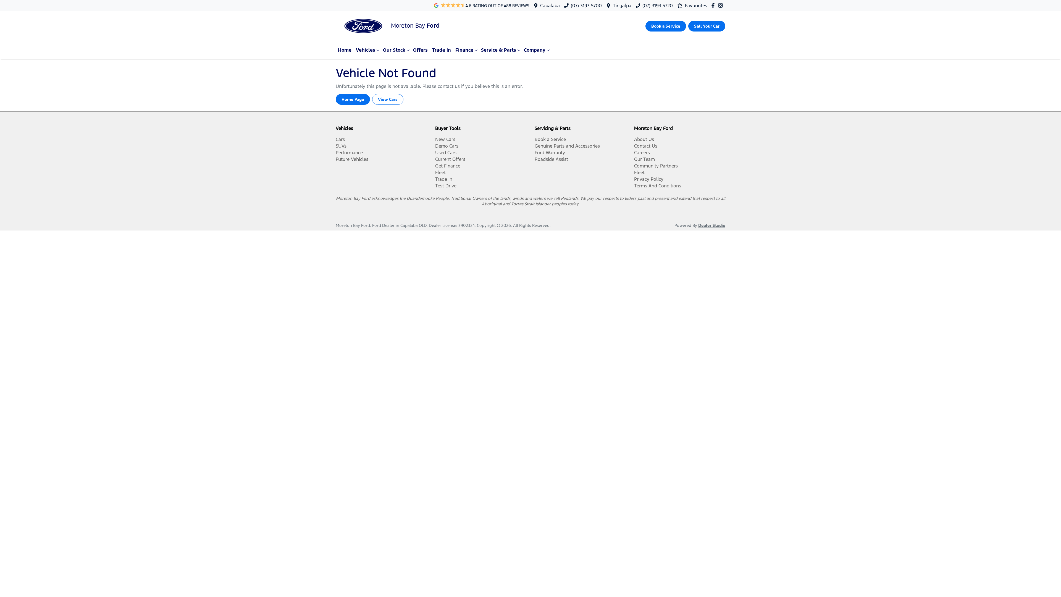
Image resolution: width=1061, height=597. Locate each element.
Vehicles (365, 50)
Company (534, 50)
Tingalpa (622, 5)
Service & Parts (498, 50)
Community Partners (656, 166)
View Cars (388, 99)
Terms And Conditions (657, 186)
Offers (420, 50)
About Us (644, 139)
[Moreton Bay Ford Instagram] (721, 5)
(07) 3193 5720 (657, 5)
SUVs (341, 146)
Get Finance (447, 166)
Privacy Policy (648, 179)
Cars (340, 139)
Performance (349, 153)
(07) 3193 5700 (586, 5)
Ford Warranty (550, 153)
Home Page (353, 99)
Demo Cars (446, 146)
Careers (642, 153)
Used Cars (445, 153)
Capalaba (550, 5)
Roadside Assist (551, 159)
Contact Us (645, 146)
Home (344, 50)
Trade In (441, 50)
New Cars (445, 139)
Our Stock (394, 50)
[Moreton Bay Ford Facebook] (714, 5)
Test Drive (445, 186)
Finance (464, 50)
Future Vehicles (352, 159)
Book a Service (550, 139)
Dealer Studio (711, 225)
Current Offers (450, 159)
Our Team (644, 159)
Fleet (440, 172)
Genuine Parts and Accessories (567, 146)
